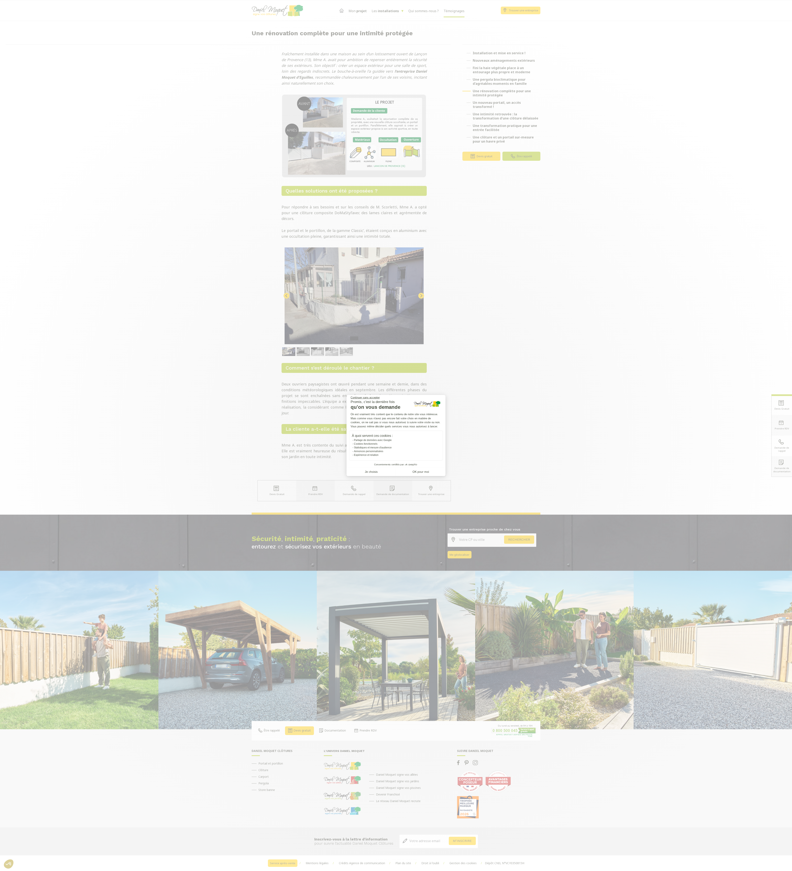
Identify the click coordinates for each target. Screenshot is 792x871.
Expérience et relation (366, 455)
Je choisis (371, 471)
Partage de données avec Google (373, 440)
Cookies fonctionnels (365, 443)
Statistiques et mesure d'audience (373, 447)
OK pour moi (420, 471)
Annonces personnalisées (368, 451)
